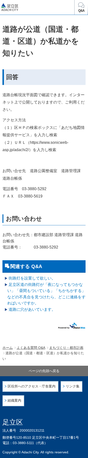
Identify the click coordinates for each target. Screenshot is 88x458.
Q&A (81, 10)
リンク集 (72, 386)
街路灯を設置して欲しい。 (32, 278)
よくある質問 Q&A (31, 348)
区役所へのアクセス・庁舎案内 (31, 386)
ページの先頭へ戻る (44, 371)
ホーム (7, 348)
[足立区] (27, 8)
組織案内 (14, 400)
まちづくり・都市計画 (66, 348)
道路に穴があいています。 (32, 309)
